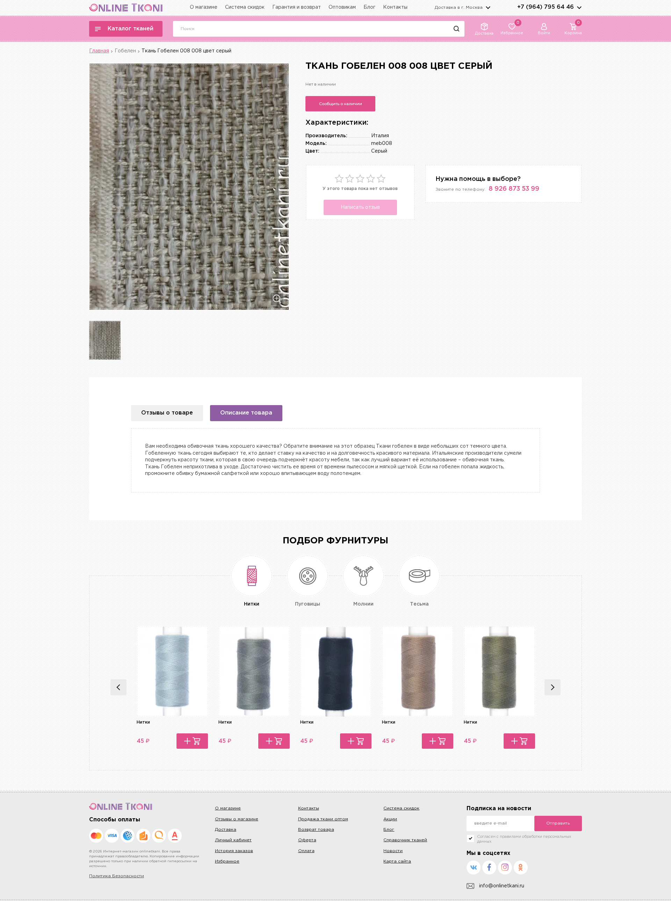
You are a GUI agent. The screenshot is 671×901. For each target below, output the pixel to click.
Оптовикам (342, 7)
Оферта (307, 840)
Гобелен (125, 51)
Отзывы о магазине (236, 819)
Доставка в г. (459, 7)
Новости (393, 851)
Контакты (395, 7)
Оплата (306, 851)
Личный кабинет (233, 840)
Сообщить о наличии (340, 103)
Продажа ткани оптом (323, 819)
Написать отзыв (360, 207)
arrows (579, 7)
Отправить (558, 823)
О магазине (203, 7)
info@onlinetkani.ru (501, 886)
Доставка (225, 830)
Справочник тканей (405, 840)
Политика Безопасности (116, 876)
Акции (390, 819)
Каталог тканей (130, 28)
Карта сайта (397, 861)
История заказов (234, 851)
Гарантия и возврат (296, 7)
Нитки (143, 722)
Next (552, 687)
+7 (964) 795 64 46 (545, 7)
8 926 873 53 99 (514, 189)
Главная (99, 51)
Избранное (227, 861)
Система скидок (245, 7)
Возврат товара (316, 830)
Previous (118, 687)
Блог (369, 7)
